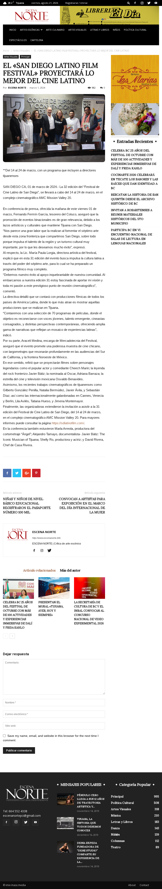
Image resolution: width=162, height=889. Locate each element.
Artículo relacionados (39, 570)
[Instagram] (142, 3)
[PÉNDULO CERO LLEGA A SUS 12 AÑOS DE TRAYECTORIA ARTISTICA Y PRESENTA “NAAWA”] (65, 799)
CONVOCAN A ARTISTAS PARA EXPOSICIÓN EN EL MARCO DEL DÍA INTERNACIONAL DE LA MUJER (82, 505)
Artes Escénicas (29, 29)
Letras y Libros (99, 29)
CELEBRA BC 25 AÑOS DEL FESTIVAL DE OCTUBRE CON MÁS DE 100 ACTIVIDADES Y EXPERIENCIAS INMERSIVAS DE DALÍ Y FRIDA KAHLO (18, 614)
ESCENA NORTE (17, 87)
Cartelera (36, 40)
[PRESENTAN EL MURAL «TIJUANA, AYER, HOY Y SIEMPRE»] (53, 588)
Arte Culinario (55, 29)
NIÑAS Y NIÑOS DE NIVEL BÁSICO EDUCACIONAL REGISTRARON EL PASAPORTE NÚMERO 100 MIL (27, 505)
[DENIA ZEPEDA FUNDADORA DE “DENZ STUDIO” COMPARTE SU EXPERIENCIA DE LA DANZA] (65, 847)
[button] (129, 2)
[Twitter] (149, 3)
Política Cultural (135, 29)
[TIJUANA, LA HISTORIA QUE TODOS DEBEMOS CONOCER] (65, 823)
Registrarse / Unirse (76, 2)
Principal (25, 56)
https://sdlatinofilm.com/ (68, 423)
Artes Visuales (77, 29)
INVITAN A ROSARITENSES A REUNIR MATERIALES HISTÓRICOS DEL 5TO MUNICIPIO (131, 216)
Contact (144, 885)
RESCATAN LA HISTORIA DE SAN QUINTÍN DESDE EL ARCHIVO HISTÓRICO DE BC (134, 199)
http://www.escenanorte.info (46, 538)
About (132, 885)
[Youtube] (156, 3)
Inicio (12, 29)
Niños (116, 29)
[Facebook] (135, 3)
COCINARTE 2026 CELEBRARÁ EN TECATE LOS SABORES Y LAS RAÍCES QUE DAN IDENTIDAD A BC (134, 181)
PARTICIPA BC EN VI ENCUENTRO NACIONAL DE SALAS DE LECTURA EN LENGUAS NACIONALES (131, 236)
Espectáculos (18, 40)
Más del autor (70, 570)
